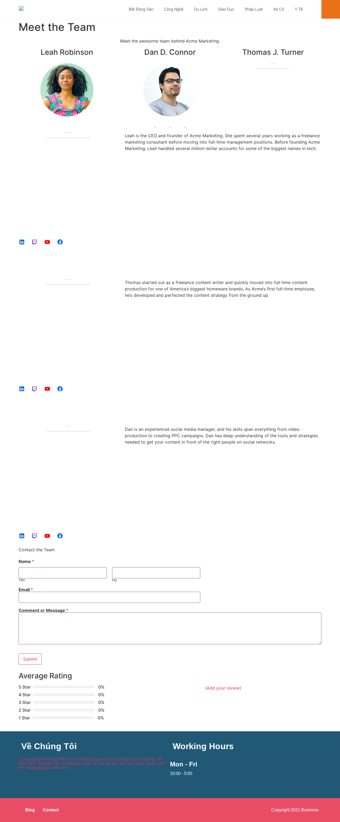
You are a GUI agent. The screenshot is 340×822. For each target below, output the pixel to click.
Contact (51, 810)
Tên (22, 580)
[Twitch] (34, 242)
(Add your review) (223, 688)
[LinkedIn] (22, 242)
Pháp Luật (254, 9)
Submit (30, 659)
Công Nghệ (174, 9)
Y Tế (299, 9)
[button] (330, 9)
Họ (114, 580)
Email (26, 589)
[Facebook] (60, 242)
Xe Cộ (278, 9)
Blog (30, 810)
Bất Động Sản (141, 9)
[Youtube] (47, 242)
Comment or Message (43, 610)
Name (26, 561)
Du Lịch (200, 9)
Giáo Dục (226, 9)
